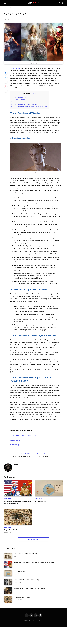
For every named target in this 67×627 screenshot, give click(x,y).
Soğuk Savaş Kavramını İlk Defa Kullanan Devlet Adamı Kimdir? (17, 502)
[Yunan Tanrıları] (33, 42)
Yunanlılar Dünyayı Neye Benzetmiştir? (23, 435)
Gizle (34, 93)
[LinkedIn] (5, 81)
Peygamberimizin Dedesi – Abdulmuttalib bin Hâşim (30, 588)
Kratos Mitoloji (15, 440)
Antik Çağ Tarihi (7, 8)
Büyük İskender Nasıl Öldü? (21, 456)
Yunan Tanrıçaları (42, 456)
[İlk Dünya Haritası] (49, 488)
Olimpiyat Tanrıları (18, 99)
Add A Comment (33, 539)
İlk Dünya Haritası (40, 501)
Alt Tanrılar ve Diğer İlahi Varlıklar (22, 102)
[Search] (59, 3)
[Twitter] (5, 77)
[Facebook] (5, 73)
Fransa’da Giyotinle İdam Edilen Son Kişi (26, 580)
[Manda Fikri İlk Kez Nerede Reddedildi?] (8, 556)
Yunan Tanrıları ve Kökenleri (21, 97)
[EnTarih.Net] (33, 2)
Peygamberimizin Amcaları (13, 530)
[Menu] (5, 3)
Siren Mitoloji (14, 445)
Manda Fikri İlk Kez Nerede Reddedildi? (26, 554)
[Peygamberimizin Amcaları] (18, 517)
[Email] (5, 90)
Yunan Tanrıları (15, 68)
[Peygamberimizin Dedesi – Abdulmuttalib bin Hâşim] (8, 590)
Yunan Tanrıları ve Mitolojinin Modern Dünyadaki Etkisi (29, 107)
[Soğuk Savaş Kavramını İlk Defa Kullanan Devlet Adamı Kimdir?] (18, 488)
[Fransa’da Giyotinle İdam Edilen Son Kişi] (8, 582)
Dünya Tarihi (7, 498)
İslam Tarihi (7, 527)
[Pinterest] (5, 86)
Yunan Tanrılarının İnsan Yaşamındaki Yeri (25, 104)
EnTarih (17, 464)
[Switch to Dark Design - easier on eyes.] (62, 3)
